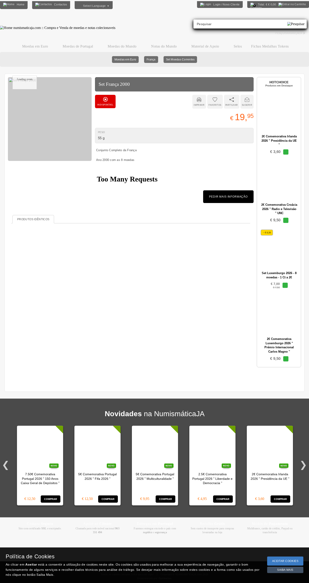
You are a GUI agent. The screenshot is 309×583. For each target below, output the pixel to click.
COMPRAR (50, 499)
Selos (238, 46)
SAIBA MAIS (285, 570)
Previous (5, 464)
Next (303, 464)
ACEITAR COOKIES (285, 561)
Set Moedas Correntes (180, 59)
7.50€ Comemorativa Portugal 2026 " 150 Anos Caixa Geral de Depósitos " (40, 479)
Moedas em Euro (125, 59)
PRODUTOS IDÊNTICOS (33, 219)
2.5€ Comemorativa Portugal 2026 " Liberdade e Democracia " (212, 479)
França (151, 59)
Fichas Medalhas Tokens (270, 46)
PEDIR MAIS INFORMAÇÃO (228, 196)
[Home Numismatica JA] (57, 24)
